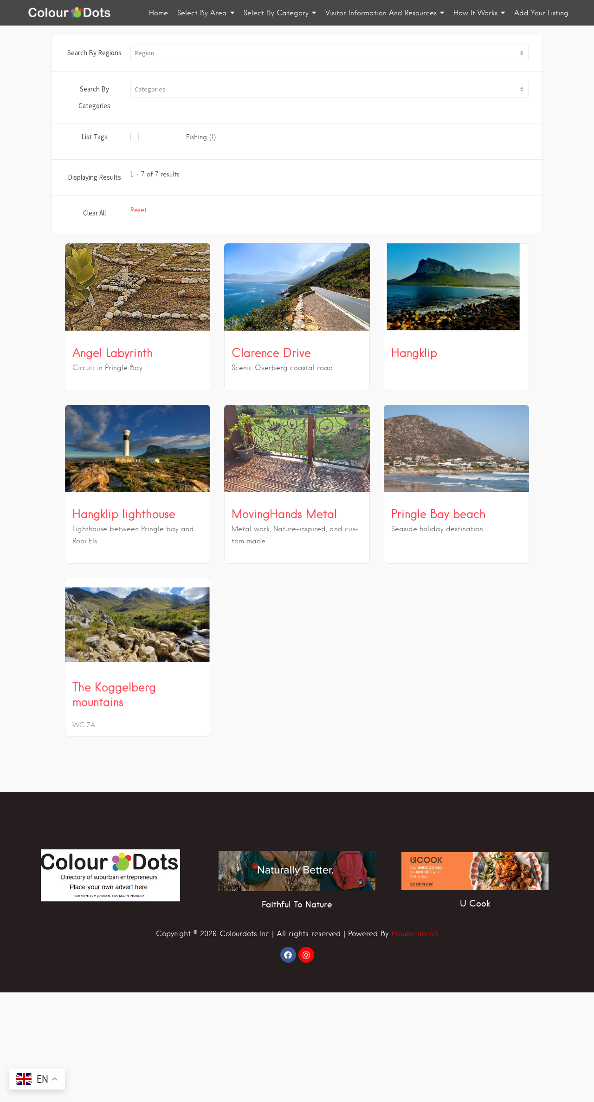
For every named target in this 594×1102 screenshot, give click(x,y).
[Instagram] (306, 955)
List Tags (94, 136)
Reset (138, 210)
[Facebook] (288, 955)
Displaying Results (94, 177)
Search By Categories (94, 97)
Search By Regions (94, 52)
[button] (329, 53)
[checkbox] (196, 137)
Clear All (94, 213)
